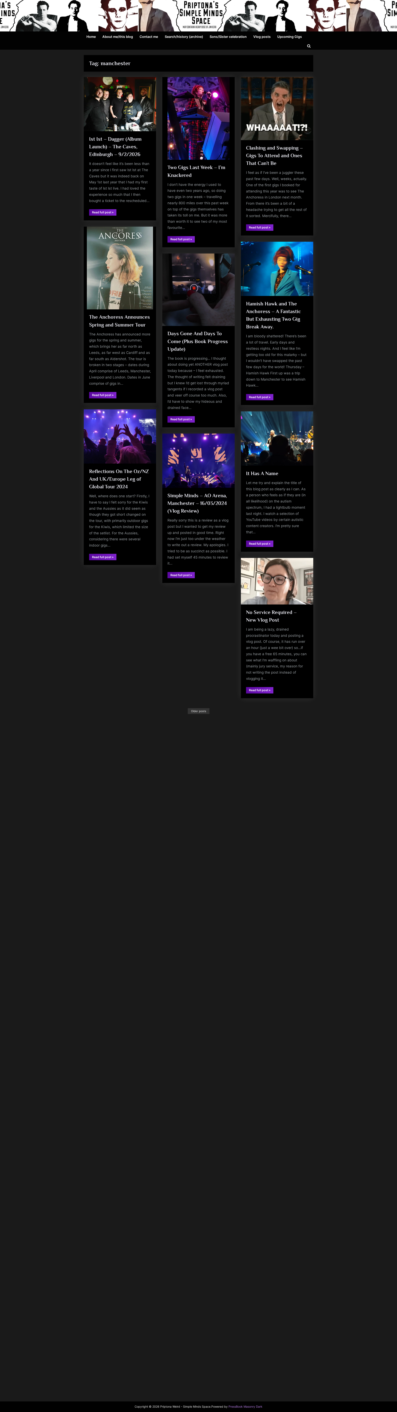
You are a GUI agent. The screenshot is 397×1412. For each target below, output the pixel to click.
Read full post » (104, 213)
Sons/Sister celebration (228, 37)
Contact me (149, 37)
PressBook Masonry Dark (245, 1406)
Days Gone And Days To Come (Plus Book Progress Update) (197, 341)
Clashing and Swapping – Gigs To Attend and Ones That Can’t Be (274, 155)
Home (91, 37)
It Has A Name (262, 473)
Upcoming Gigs (289, 37)
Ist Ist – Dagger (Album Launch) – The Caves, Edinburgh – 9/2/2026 (115, 146)
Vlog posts (262, 37)
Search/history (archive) (184, 37)
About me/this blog (117, 37)
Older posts (198, 711)
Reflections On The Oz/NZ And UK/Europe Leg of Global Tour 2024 (119, 479)
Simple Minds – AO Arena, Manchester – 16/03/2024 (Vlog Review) (197, 503)
